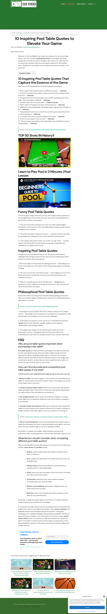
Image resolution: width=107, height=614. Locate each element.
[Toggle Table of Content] (33, 73)
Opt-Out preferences (35, 606)
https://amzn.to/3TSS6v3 (31, 47)
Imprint (20, 606)
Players (91, 4)
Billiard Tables (81, 4)
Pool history (19, 33)
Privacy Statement (91, 611)
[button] (104, 596)
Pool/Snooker (70, 4)
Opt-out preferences (82, 611)
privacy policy (35, 546)
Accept (87, 607)
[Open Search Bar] (94, 4)
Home (63, 4)
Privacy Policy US (26, 606)
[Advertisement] (53, 19)
